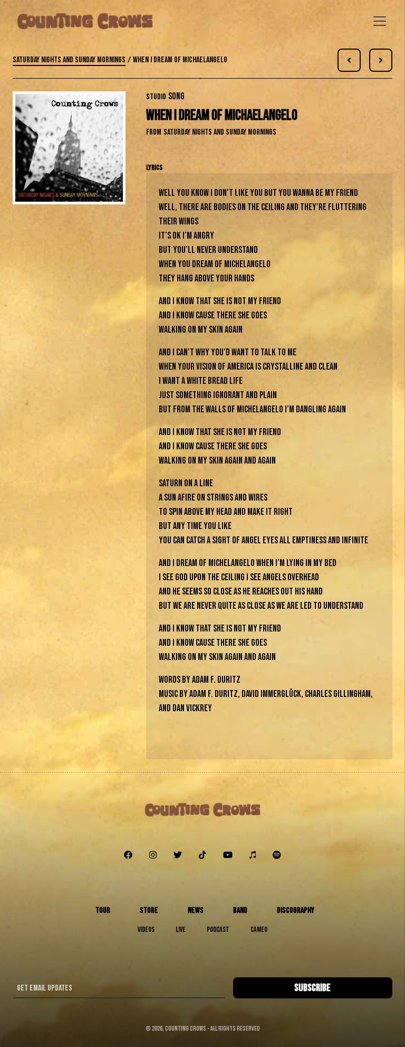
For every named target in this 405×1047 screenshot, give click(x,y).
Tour (102, 910)
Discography (295, 910)
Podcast (218, 929)
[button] (377, 21)
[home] (85, 21)
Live (181, 929)
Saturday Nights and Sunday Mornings (69, 60)
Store (149, 910)
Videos (146, 929)
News (196, 910)
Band (240, 910)
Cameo (258, 929)
